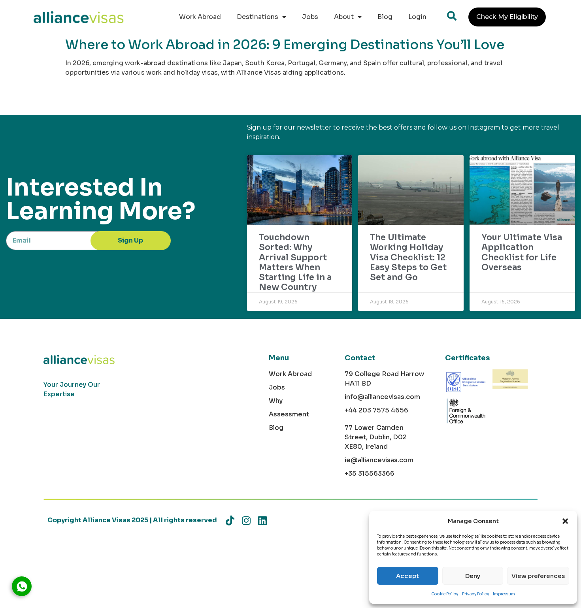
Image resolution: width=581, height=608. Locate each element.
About (344, 17)
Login (417, 17)
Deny (472, 576)
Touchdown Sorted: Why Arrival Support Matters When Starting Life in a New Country (295, 262)
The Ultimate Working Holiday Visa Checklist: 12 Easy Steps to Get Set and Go (408, 257)
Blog (384, 17)
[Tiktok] (230, 520)
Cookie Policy (444, 594)
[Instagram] (246, 520)
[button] (565, 521)
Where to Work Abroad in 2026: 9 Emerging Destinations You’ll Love (284, 45)
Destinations (257, 17)
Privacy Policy (475, 594)
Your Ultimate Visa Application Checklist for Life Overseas (521, 252)
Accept (407, 576)
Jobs (310, 17)
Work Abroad (200, 17)
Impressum (504, 594)
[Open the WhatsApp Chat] (22, 586)
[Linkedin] (262, 520)
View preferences (538, 576)
